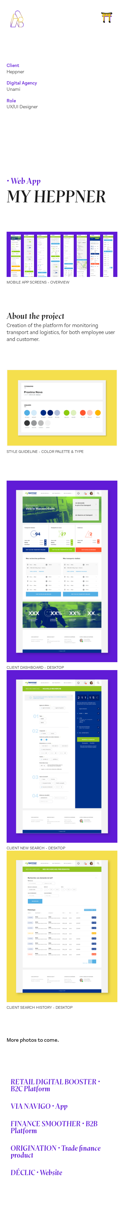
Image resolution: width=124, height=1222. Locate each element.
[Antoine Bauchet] (17, 19)
